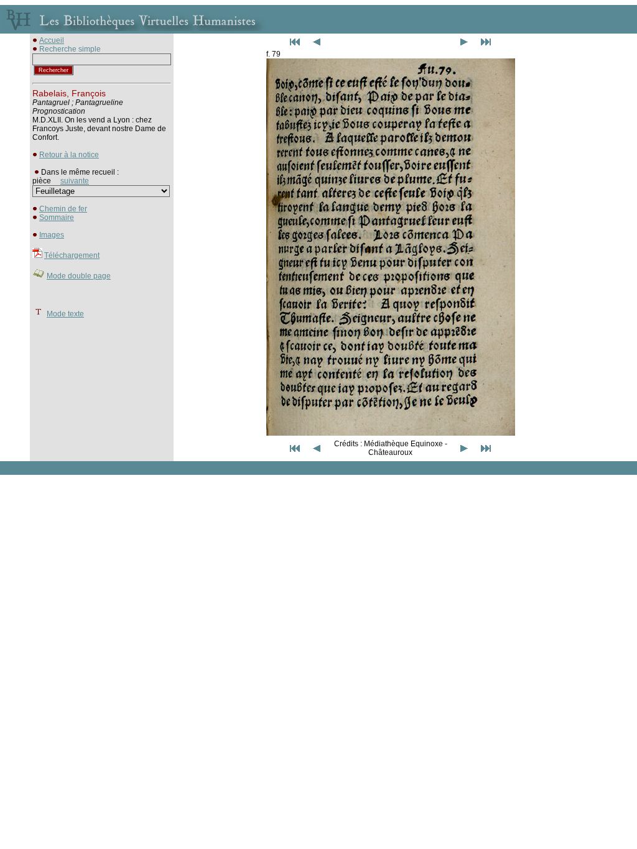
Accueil (51, 40)
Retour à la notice (69, 154)
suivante (74, 181)
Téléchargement (72, 255)
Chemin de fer (63, 208)
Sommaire (56, 217)
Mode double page (79, 276)
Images (51, 235)
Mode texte (65, 314)
